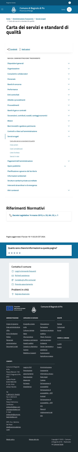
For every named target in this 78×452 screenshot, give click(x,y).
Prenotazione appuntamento (28, 372)
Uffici (8, 330)
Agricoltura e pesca (46, 356)
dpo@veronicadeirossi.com (13, 428)
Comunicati (61, 327)
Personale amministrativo (11, 341)
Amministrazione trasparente (46, 369)
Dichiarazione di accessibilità (45, 385)
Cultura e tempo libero (28, 332)
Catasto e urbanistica (30, 346)
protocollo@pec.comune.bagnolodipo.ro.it (13, 408)
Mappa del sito (34, 439)
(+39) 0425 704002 (13, 394)
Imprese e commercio (30, 340)
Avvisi (59, 330)
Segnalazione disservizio (27, 378)
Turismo (25, 349)
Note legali (44, 377)
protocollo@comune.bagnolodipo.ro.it (13, 415)
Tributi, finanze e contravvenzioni (45, 338)
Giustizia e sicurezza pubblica (47, 332)
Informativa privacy (46, 373)
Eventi (59, 347)
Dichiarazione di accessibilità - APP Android (46, 393)
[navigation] (2, 9)
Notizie (59, 324)
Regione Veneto (11, 3)
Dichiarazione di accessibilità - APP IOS (46, 402)
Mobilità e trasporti (29, 353)
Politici (8, 337)
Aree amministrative (13, 327)
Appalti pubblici (28, 343)
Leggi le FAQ (27, 367)
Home (8, 19)
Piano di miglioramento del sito (46, 412)
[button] (39, 63)
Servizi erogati (41, 19)
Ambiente (43, 343)
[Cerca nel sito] (69, 9)
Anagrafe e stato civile (29, 325)
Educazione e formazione (44, 325)
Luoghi (59, 344)
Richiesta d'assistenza (27, 385)
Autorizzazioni (45, 353)
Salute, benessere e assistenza (46, 348)
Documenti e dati (12, 346)
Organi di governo (12, 324)
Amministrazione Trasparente (23, 19)
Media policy (10, 439)
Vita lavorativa (28, 337)
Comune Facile (58, 444)
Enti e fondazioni (12, 333)
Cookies (42, 380)
